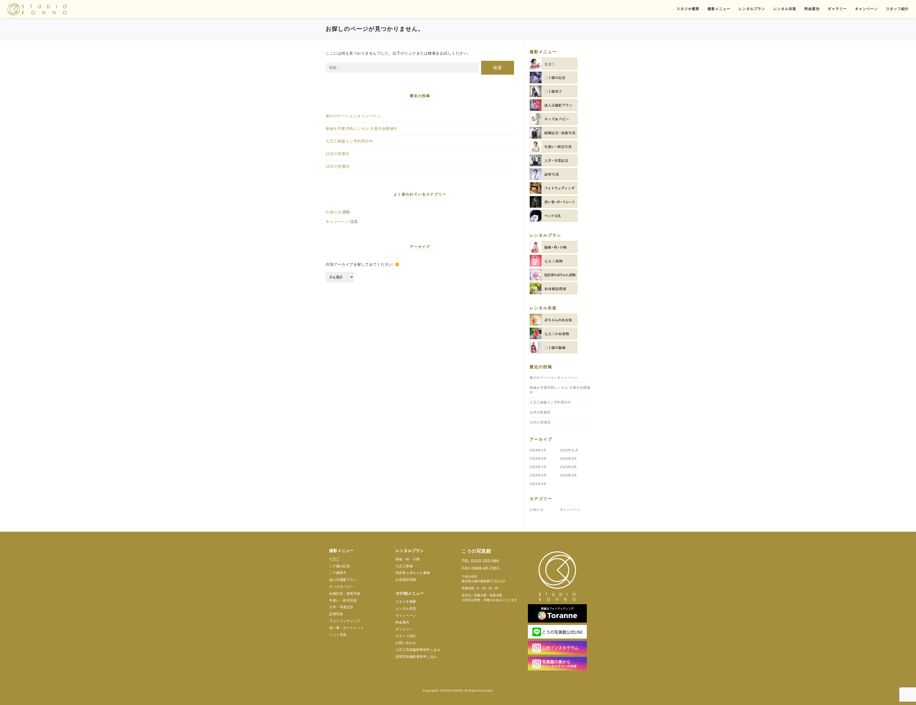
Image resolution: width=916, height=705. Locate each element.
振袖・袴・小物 (408, 559)
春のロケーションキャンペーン (353, 116)
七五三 (334, 559)
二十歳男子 (338, 573)
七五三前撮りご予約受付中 (349, 141)
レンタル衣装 (784, 9)
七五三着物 (404, 566)
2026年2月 (538, 450)
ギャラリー (837, 9)
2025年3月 (538, 484)
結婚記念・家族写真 (344, 593)
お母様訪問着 (406, 580)
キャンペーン (866, 9)
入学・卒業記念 (341, 607)
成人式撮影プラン (343, 580)
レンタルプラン (752, 9)
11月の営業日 (337, 154)
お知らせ (333, 212)
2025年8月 (568, 458)
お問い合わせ (406, 643)
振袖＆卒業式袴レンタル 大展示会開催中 (362, 129)
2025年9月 (538, 458)
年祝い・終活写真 (343, 600)
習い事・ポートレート (346, 628)
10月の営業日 (338, 166)
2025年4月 (568, 475)
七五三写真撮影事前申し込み (418, 650)
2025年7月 (538, 467)
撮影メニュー (719, 9)
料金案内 (812, 9)
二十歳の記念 (339, 566)
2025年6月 (568, 467)
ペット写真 (338, 635)
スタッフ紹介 (897, 9)
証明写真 (336, 614)
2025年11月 (569, 450)
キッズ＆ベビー (341, 586)
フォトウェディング (344, 621)
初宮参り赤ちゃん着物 (413, 573)
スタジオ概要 (688, 9)
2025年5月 (538, 475)
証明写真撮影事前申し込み (416, 657)
